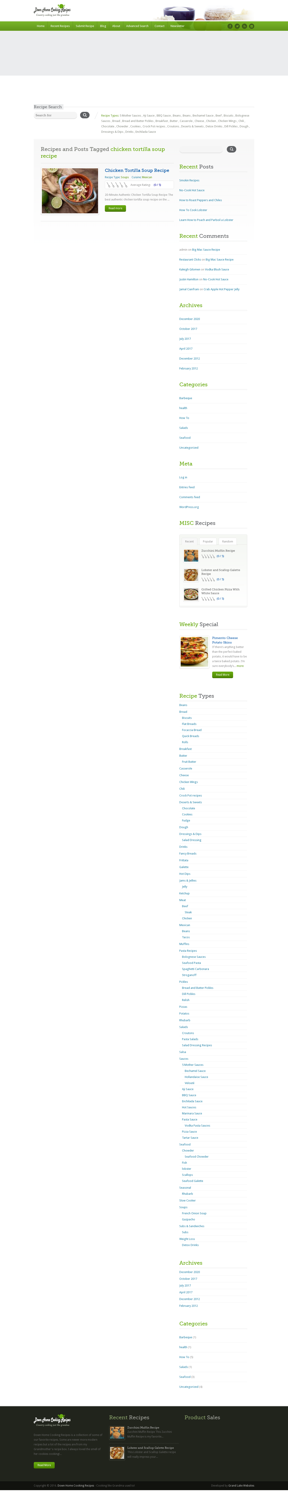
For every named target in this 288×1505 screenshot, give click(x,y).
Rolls (185, 742)
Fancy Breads (187, 853)
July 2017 (185, 338)
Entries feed (187, 487)
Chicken (211, 121)
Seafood (185, 437)
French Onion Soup (194, 1213)
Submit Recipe (85, 26)
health (183, 408)
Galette (184, 867)
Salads (183, 428)
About (116, 26)
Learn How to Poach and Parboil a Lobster (206, 220)
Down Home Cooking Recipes (76, 1485)
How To (184, 418)
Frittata (183, 860)
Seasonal (185, 1187)
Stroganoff (189, 975)
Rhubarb (184, 1020)
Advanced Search (137, 26)
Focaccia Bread (192, 730)
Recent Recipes (60, 26)
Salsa (182, 1052)
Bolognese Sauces (194, 956)
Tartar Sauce (190, 1137)
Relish (185, 1000)
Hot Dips (184, 873)
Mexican (147, 177)
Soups (125, 177)
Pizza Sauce (189, 1131)
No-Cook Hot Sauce (192, 190)
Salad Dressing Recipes (197, 1045)
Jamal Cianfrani (189, 289)
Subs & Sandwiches (191, 1226)
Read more (115, 208)
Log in (183, 477)
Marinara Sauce (192, 1113)
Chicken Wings (227, 121)
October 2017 (188, 329)
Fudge (186, 820)
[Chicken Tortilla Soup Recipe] (70, 190)
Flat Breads (189, 724)
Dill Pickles (231, 126)
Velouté (189, 1083)
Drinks (129, 131)
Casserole (186, 121)
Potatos (184, 1013)
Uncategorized (188, 447)
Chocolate (107, 126)
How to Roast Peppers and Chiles (200, 200)
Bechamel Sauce (203, 115)
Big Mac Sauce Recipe (206, 249)
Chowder (122, 126)
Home (41, 26)
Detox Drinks (214, 126)
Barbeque (185, 398)
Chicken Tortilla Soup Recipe (137, 170)
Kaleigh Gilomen (189, 269)
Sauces (183, 1058)
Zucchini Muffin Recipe (218, 550)
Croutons (173, 126)
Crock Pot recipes (154, 126)
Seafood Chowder (197, 1156)
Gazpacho (188, 1219)
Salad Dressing (191, 840)
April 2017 (185, 348)
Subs (185, 1232)
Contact (159, 26)
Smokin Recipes (189, 180)
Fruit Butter (189, 761)
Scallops (187, 1175)
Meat (182, 900)
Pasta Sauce (189, 1119)
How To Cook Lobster (193, 210)
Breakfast (161, 121)
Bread (116, 121)
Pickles (183, 981)
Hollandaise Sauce (196, 1077)
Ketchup (184, 893)
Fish (184, 1162)
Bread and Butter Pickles (137, 121)
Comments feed (189, 497)
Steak (188, 912)
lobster (186, 1168)
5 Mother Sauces (130, 115)
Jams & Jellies (187, 880)
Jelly (184, 886)
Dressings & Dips (112, 131)
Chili (241, 121)
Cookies (135, 126)
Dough (244, 126)
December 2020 (189, 319)
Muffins (184, 944)
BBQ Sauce (164, 115)
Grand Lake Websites (241, 1485)
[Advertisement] (144, 70)
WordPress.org (189, 507)
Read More (222, 674)
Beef (219, 115)
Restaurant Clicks (190, 259)
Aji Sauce (149, 115)
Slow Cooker (187, 1200)
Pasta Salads (190, 1039)
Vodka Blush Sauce (217, 269)
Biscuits (228, 115)
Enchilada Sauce (145, 131)
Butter (174, 121)
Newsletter (177, 26)
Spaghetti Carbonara (195, 969)
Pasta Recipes (188, 950)
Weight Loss (187, 1239)
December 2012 (189, 358)
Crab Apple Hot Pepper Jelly (221, 289)
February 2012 (188, 368)
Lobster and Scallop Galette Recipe (150, 1447)
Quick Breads (190, 736)
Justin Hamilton (188, 279)
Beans (177, 115)
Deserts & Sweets (192, 126)
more (240, 666)
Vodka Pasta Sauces (197, 1125)
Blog (103, 26)
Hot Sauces (189, 1107)
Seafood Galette (192, 1181)
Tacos (186, 937)
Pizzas (183, 1006)
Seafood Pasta (191, 963)
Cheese (199, 121)
